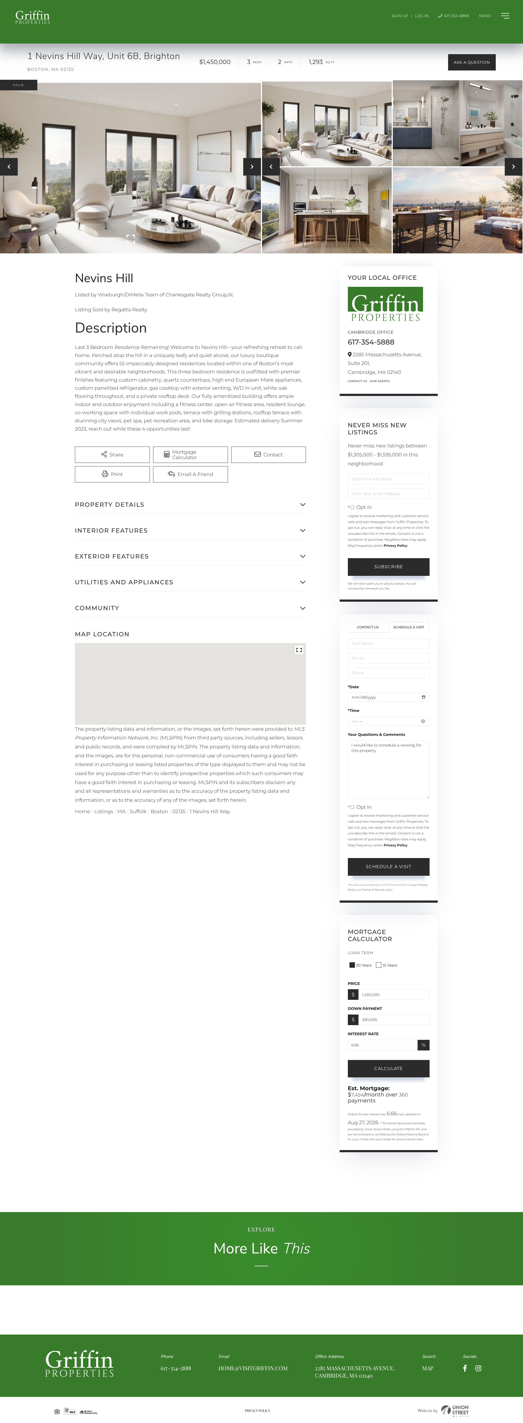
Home (82, 812)
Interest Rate (363, 1033)
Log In (422, 15)
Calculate (388, 1068)
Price (354, 983)
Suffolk (138, 812)
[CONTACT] (472, 62)
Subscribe (388, 566)
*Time (354, 710)
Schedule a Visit (408, 627)
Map (427, 1368)
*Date (353, 686)
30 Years (364, 965)
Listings (104, 812)
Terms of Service (373, 890)
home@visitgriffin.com (253, 1368)
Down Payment (365, 1008)
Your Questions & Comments (376, 734)
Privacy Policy (395, 546)
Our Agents (380, 381)
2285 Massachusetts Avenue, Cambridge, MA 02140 (355, 1371)
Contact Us (357, 381)
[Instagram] (478, 1368)
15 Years (389, 965)
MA (121, 812)
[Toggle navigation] (494, 16)
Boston (159, 812)
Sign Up (400, 15)
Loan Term (361, 952)
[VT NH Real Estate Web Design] (443, 1411)
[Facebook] (465, 1368)
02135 (179, 812)
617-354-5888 (456, 15)
